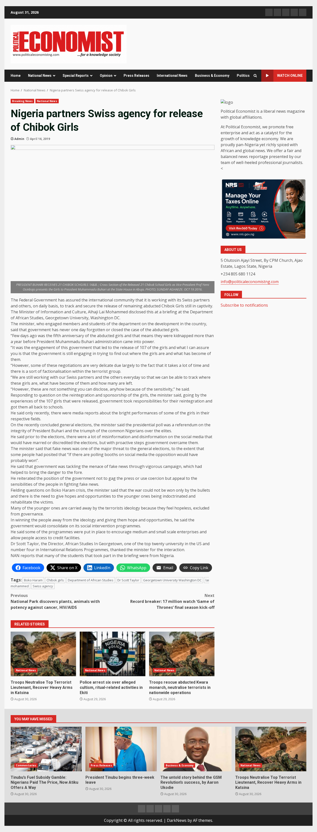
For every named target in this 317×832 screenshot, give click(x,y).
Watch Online (290, 76)
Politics (243, 76)
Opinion (106, 76)
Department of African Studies (90, 580)
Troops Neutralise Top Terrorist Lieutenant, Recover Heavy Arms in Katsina (43, 654)
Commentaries (26, 765)
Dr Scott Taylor (128, 580)
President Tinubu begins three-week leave (121, 749)
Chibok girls (55, 580)
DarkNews (176, 820)
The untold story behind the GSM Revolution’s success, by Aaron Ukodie (196, 749)
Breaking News (22, 101)
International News (172, 76)
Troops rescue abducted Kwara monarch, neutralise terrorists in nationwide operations (181, 654)
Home (16, 76)
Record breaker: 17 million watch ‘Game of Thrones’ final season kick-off (172, 601)
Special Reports (76, 76)
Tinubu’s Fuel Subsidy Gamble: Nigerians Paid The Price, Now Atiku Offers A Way (46, 749)
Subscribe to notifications (244, 305)
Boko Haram (33, 580)
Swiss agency (43, 586)
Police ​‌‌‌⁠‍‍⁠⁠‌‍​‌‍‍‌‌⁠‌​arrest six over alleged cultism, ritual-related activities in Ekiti (112, 654)
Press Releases (136, 76)
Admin (19, 139)
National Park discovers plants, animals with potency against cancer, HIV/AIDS (55, 601)
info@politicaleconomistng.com (250, 281)
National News (40, 76)
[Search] (255, 76)
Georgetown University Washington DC (172, 580)
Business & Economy (212, 76)
